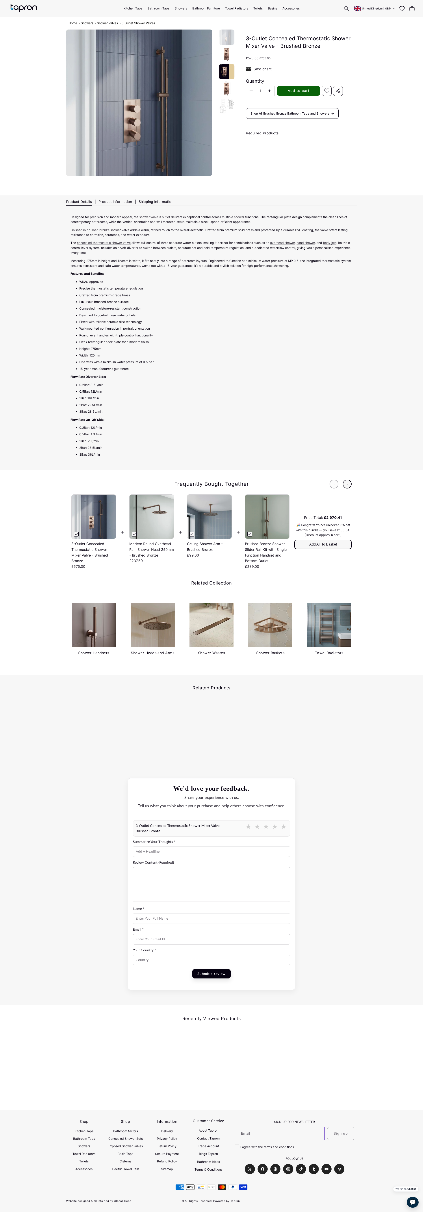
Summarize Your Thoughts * (154, 842)
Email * (138, 929)
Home (73, 23)
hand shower (306, 243)
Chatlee (411, 1189)
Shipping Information (156, 201)
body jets (329, 243)
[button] (412, 8)
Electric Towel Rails (125, 1169)
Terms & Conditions (208, 1169)
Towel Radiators (83, 1154)
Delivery (167, 1131)
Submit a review (211, 974)
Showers (87, 23)
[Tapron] (24, 8)
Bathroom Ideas (208, 1162)
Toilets (84, 1161)
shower (239, 217)
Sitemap (167, 1169)
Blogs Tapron (208, 1154)
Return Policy (167, 1146)
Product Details (79, 201)
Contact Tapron (208, 1138)
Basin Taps (125, 1154)
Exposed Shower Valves (125, 1146)
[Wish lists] (402, 8)
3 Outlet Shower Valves (138, 23)
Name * (138, 909)
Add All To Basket (323, 544)
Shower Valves (107, 23)
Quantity (255, 81)
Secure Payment (167, 1154)
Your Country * (144, 950)
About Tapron (208, 1130)
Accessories (84, 1169)
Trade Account (208, 1146)
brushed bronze (98, 230)
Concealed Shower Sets (125, 1138)
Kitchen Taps (84, 1131)
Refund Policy (167, 1161)
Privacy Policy (167, 1138)
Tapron (235, 1201)
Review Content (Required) (153, 862)
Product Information (115, 201)
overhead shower (282, 243)
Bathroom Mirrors (125, 1131)
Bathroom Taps (84, 1138)
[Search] (347, 8)
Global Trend (122, 1201)
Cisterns (125, 1161)
